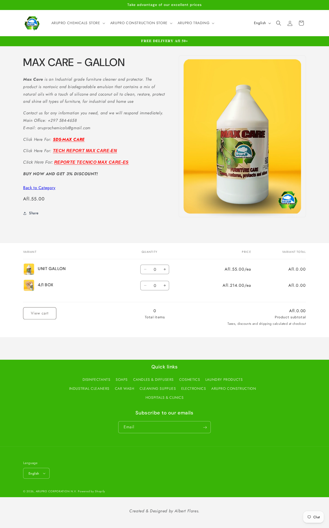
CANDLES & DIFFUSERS (153, 379)
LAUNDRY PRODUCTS (224, 379)
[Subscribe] (205, 427)
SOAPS (122, 379)
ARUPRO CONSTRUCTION (233, 388)
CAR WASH (124, 388)
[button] (77, 22)
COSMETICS (189, 379)
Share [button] (34, 213)
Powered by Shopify (91, 491)
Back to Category (39, 188)
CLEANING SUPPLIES (158, 388)
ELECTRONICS (193, 388)
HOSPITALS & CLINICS (164, 397)
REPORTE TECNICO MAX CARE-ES (91, 162)
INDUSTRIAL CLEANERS (89, 388)
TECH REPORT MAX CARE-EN (85, 151)
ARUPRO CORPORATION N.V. (56, 491)
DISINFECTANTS (97, 379)
